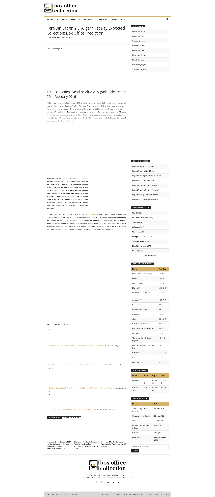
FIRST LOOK (75, 19)
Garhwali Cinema (138, 41)
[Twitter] (113, 483)
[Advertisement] (126, 8)
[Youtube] (119, 483)
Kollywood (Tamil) (138, 50)
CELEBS (114, 19)
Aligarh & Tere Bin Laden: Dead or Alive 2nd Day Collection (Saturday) (76, 346)
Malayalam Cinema (139, 55)
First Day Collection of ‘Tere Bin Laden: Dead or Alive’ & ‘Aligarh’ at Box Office (79, 365)
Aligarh (93, 214)
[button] (167, 19)
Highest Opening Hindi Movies (143, 166)
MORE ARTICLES (54, 418)
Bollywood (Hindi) (138, 31)
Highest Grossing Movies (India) (143, 180)
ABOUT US (105, 494)
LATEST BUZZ (101, 19)
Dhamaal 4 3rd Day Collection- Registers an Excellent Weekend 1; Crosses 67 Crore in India (86, 445)
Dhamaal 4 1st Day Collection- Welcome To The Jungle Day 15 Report (113, 444)
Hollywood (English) (139, 36)
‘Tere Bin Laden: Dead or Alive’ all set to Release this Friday (72, 409)
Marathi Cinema (138, 60)
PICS (123, 19)
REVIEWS (88, 19)
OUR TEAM (115, 494)
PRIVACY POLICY (152, 494)
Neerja (69, 121)
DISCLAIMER (165, 494)
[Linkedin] (108, 483)
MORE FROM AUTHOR (71, 418)
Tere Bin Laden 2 (80, 178)
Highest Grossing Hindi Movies (143, 171)
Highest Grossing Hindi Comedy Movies (146, 176)
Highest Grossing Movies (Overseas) (145, 190)
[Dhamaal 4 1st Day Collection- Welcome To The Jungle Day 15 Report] (113, 430)
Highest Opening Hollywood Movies (145, 195)
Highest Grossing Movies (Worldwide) (145, 185)
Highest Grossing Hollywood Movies (145, 199)
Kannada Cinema (138, 46)
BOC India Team (54, 37)
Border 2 (135, 278)
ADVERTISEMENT (138, 494)
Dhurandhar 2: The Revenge (142, 274)
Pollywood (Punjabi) (139, 65)
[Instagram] (102, 483)
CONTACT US (126, 494)
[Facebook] (96, 483)
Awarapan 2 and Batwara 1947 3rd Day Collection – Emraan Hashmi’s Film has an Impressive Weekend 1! (59, 445)
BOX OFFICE (62, 19)
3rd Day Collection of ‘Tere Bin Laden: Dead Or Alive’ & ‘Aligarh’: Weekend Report (81, 388)
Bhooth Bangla (137, 283)
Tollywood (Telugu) (139, 69)
